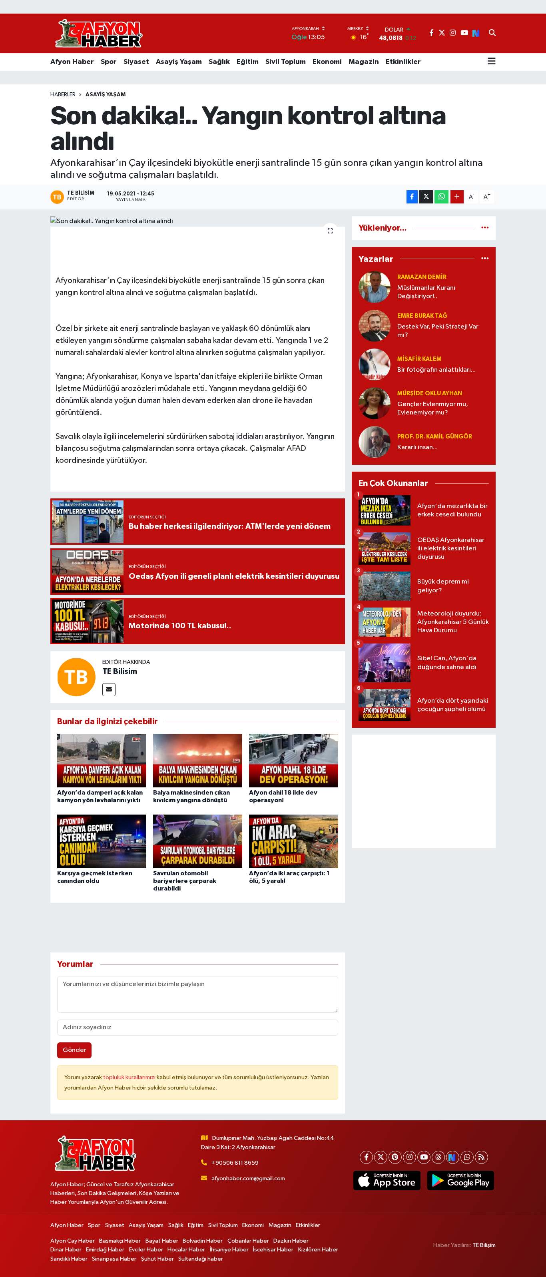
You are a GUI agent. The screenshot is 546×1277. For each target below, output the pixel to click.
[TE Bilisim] (76, 676)
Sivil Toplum (285, 62)
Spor (109, 62)
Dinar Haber (66, 1250)
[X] (380, 1157)
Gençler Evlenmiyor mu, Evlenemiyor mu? (432, 408)
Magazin (364, 62)
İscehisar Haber (273, 1250)
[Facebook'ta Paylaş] (412, 196)
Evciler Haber (146, 1250)
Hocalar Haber (186, 1250)
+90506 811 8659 (235, 1163)
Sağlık (219, 62)
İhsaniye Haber (229, 1250)
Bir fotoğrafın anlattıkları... (436, 370)
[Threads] (438, 1157)
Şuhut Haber (157, 1259)
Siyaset (136, 62)
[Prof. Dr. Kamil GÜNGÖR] (375, 441)
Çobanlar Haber (248, 1241)
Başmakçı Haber (120, 1241)
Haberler (63, 95)
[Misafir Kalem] (375, 364)
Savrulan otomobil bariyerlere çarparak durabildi (184, 881)
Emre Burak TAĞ (422, 316)
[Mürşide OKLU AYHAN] (375, 403)
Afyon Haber (72, 62)
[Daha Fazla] (457, 196)
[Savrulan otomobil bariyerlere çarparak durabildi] (197, 841)
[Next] (452, 1157)
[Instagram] (409, 1157)
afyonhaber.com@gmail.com (248, 1178)
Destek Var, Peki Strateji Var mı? (437, 331)
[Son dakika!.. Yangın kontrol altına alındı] (197, 221)
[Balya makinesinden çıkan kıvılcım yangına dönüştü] (197, 760)
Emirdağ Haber (105, 1250)
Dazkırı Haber (291, 1241)
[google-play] (460, 1181)
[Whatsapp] (467, 1157)
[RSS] (481, 1157)
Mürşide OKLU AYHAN (429, 393)
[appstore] (387, 1181)
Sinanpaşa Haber (114, 1259)
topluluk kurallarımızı (130, 1077)
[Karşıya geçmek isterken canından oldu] (101, 841)
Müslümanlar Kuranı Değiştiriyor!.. (426, 292)
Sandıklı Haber (69, 1259)
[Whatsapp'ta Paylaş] (441, 196)
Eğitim (248, 62)
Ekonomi (327, 62)
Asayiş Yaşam (179, 62)
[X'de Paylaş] (426, 196)
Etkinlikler (403, 62)
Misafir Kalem (419, 359)
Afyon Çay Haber (72, 1241)
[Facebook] (366, 1157)
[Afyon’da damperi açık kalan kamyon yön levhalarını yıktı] (101, 760)
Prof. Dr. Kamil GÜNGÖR (434, 437)
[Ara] (492, 33)
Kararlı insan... (417, 447)
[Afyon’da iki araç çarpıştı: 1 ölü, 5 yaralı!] (293, 841)
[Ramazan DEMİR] (375, 286)
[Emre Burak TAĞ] (375, 325)
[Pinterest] (395, 1157)
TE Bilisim (119, 671)
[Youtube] (423, 1157)
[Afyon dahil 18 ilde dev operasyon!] (293, 760)
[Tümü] (485, 228)
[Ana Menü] (492, 62)
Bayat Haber (161, 1241)
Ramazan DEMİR (421, 277)
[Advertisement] (424, 791)
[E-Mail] (109, 689)
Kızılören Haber (318, 1250)
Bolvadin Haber (203, 1241)
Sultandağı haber (200, 1259)
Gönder (74, 1050)
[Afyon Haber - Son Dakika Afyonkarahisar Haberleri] (98, 33)
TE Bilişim (484, 1245)
